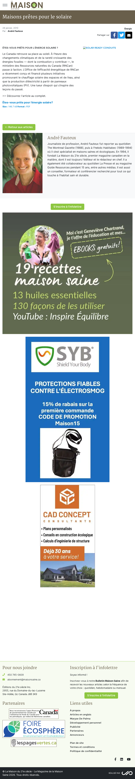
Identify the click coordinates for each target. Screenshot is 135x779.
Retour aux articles (20, 127)
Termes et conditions (82, 747)
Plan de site (77, 742)
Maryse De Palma (80, 718)
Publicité (75, 726)
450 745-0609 (15, 674)
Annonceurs (77, 734)
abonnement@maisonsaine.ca (23, 679)
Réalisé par (114, 773)
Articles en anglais (80, 714)
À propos (75, 710)
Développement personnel (85, 722)
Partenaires (76, 730)
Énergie (128, 28)
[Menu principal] (5, 5)
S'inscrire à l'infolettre (67, 206)
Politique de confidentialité (86, 751)
